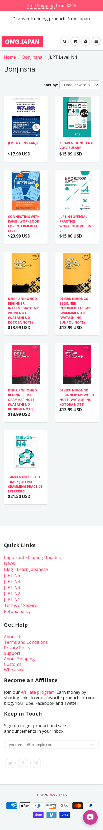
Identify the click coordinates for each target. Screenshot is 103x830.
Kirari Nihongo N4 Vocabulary (75, 145)
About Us (13, 637)
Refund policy (17, 611)
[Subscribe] (92, 745)
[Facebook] (23, 763)
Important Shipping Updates (32, 557)
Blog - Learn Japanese (26, 569)
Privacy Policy (17, 648)
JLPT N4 (12, 581)
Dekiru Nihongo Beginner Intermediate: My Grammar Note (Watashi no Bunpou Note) (74, 310)
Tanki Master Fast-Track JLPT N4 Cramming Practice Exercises (25, 484)
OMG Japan (58, 795)
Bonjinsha (32, 57)
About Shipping (19, 659)
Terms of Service (20, 605)
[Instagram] (35, 763)
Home (10, 57)
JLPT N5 (12, 575)
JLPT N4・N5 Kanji (23, 143)
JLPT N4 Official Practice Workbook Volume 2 (76, 223)
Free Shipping (41, 5)
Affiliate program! (38, 692)
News (9, 563)
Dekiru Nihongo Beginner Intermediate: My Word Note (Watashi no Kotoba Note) (23, 310)
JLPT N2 (12, 593)
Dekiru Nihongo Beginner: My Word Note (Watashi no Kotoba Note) (76, 397)
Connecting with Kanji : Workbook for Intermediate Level (24, 223)
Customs (12, 664)
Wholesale (14, 670)
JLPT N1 (12, 599)
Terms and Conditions (26, 642)
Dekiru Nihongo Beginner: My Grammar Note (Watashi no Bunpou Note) (22, 399)
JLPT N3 (12, 587)
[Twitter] (10, 763)
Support (12, 653)
